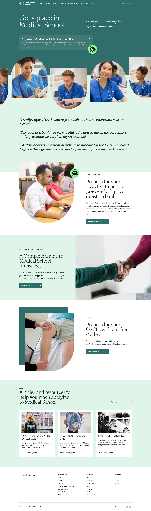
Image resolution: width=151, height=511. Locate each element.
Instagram (89, 489)
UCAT (41, 3)
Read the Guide (26, 285)
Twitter (88, 486)
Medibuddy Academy (93, 494)
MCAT (48, 3)
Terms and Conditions (114, 507)
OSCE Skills (62, 492)
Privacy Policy (127, 507)
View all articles (116, 402)
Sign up (117, 483)
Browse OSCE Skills (94, 351)
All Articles (61, 494)
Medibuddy (90, 492)
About (88, 478)
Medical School (63, 489)
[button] (87, 3)
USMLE (55, 3)
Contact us (90, 480)
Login (117, 480)
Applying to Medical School (69, 3)
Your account (124, 3)
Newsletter (118, 478)
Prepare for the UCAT (95, 222)
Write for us (90, 483)
